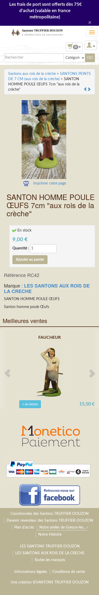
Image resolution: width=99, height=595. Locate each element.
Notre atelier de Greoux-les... (62, 527)
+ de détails (30, 404)
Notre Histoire (50, 534)
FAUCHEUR (49, 337)
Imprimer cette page (49, 183)
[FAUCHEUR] (49, 372)
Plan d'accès (24, 527)
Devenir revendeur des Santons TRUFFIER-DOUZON (50, 520)
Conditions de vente (68, 572)
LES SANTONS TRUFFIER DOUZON (50, 546)
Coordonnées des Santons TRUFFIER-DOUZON (50, 514)
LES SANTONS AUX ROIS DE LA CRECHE (47, 288)
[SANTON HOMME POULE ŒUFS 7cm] (44, 139)
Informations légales (30, 572)
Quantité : (20, 248)
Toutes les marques (49, 560)
